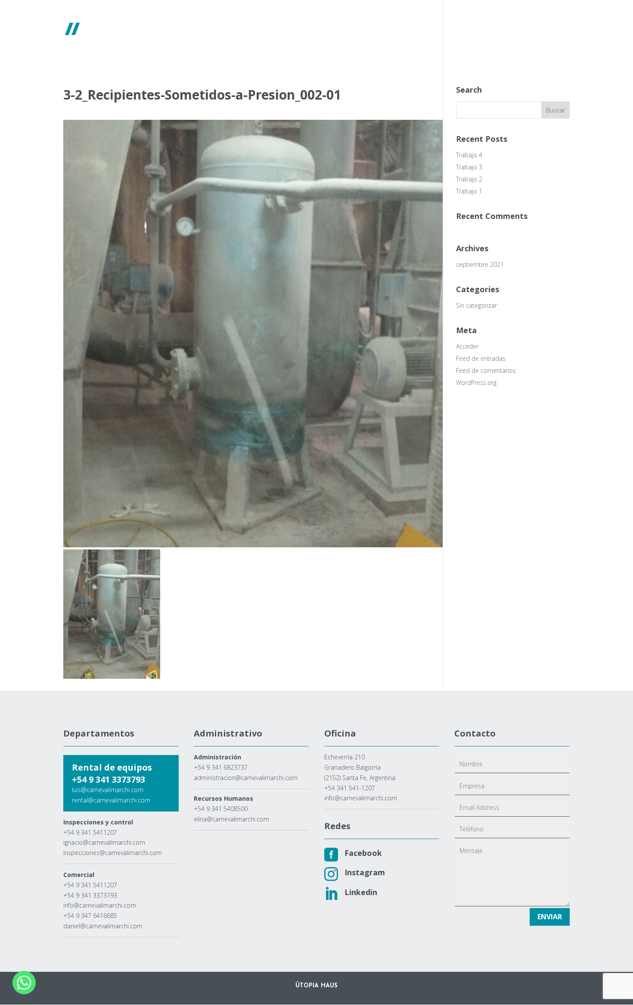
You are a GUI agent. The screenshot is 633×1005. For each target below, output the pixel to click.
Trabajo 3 (469, 167)
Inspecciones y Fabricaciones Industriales (443, 29)
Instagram (364, 872)
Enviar (549, 916)
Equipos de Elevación (324, 29)
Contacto (536, 29)
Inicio (235, 29)
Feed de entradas (481, 358)
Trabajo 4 (469, 155)
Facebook (363, 853)
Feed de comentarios (486, 370)
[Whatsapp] (24, 982)
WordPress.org (476, 382)
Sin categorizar (476, 305)
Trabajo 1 (469, 191)
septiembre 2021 (480, 264)
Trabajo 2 (469, 179)
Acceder (467, 346)
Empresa (267, 29)
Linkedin (360, 892)
